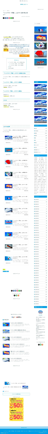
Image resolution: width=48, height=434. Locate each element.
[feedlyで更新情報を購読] (16, 295)
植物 (4, 269)
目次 (15, 60)
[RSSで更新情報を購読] (18, 295)
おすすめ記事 (11, 68)
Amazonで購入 (24, 55)
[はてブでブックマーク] (7, 18)
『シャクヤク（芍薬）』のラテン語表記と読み (17, 62)
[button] (13, 18)
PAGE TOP (24, 427)
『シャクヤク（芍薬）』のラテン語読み (16, 65)
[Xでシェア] (3, 18)
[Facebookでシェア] (5, 18)
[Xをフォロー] (14, 295)
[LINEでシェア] (11, 18)
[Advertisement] (16, 28)
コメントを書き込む (16, 394)
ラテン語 (5, 271)
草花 (8, 271)
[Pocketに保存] (9, 18)
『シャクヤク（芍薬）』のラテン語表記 (16, 63)
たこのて (40, 315)
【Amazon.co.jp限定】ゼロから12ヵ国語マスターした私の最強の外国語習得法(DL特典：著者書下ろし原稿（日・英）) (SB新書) (19, 46)
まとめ (10, 66)
